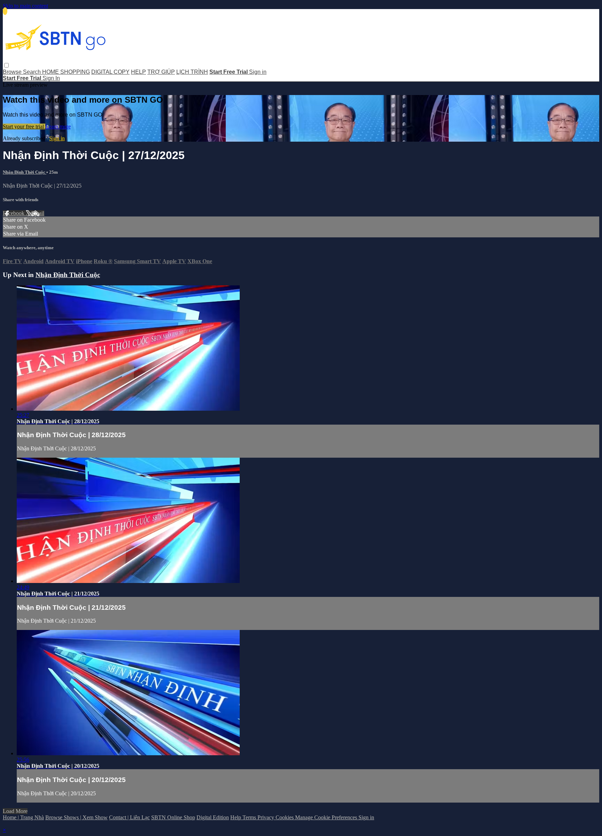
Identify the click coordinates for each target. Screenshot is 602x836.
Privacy (266, 817)
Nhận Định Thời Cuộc (24, 172)
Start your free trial (24, 126)
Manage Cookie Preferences (326, 817)
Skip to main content (25, 6)
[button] (6, 65)
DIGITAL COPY (110, 72)
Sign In (51, 78)
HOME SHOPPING (66, 72)
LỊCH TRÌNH (192, 72)
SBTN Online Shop (173, 817)
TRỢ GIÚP (161, 72)
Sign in (258, 72)
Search (32, 72)
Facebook (14, 213)
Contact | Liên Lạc (129, 817)
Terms (249, 817)
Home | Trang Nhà (23, 817)
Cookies (285, 817)
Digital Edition (212, 817)
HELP (138, 72)
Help (236, 817)
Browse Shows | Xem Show (76, 817)
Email (37, 213)
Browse (13, 72)
